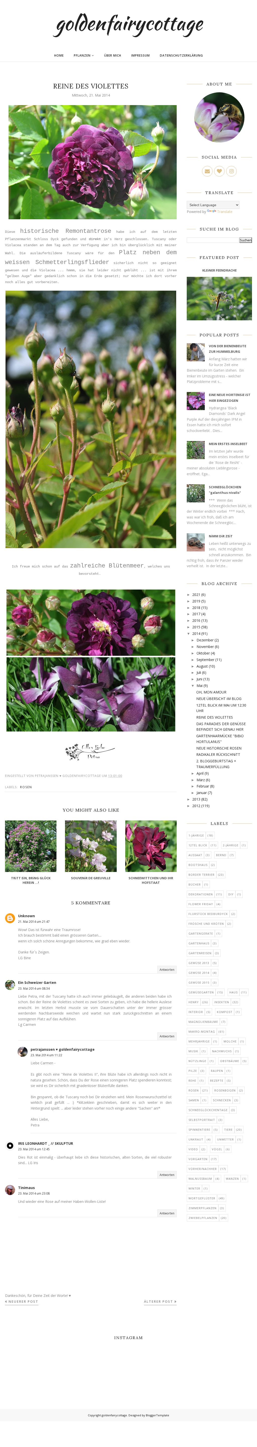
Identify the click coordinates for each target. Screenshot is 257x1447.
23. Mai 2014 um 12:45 (34, 1149)
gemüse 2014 (198, 973)
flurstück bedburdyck (208, 914)
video (193, 1149)
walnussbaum (200, 1178)
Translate (224, 211)
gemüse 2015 (198, 982)
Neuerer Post (23, 1301)
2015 (196, 627)
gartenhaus (198, 943)
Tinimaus (26, 1187)
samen (193, 1100)
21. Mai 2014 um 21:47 (34, 921)
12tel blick (197, 845)
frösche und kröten (206, 924)
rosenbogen (225, 1090)
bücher (194, 884)
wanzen (232, 1178)
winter (194, 1188)
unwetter (225, 1139)
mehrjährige (199, 1041)
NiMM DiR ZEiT (221, 536)
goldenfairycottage (128, 22)
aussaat (195, 855)
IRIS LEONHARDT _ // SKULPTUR (45, 1143)
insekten (221, 1002)
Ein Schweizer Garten (37, 982)
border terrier (201, 874)
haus (233, 992)
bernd (221, 855)
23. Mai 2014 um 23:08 (34, 1193)
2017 (196, 613)
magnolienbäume (203, 1022)
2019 (196, 601)
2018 (196, 607)
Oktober (203, 653)
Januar (202, 792)
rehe (192, 1080)
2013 (196, 799)
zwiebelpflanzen (202, 1218)
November (205, 646)
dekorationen (200, 894)
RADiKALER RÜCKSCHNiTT (218, 754)
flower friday (200, 904)
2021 (196, 594)
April (200, 773)
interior (195, 1012)
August (202, 666)
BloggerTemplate (157, 1415)
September (205, 659)
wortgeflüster (201, 1198)
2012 (196, 805)
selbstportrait (201, 1120)
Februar (203, 786)
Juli (199, 672)
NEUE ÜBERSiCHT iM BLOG (218, 698)
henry (193, 1002)
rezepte (216, 1080)
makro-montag (201, 1031)
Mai (200, 685)
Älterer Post (158, 1301)
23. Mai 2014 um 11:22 (46, 1055)
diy (231, 894)
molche (230, 1041)
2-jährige (230, 845)
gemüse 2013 (198, 963)
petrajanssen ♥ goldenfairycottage (63, 1049)
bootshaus (198, 865)
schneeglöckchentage (208, 1110)
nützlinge (197, 1061)
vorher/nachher (202, 1169)
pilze (192, 1071)
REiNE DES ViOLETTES (214, 717)
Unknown (26, 915)
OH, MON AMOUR (211, 692)
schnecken (222, 1100)
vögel (217, 1149)
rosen (26, 787)
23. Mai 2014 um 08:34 (34, 988)
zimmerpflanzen (202, 1208)
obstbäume (229, 1061)
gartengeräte (200, 933)
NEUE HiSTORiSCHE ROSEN (218, 748)
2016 (196, 620)
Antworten (167, 970)
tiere (228, 1129)
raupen (217, 1071)
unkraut (195, 1139)
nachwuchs (222, 1051)
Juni (199, 679)
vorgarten (198, 1159)
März (201, 779)
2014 (196, 633)
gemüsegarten (201, 992)
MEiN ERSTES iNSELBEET (228, 444)
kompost (224, 1012)
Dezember (205, 640)
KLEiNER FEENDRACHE (219, 270)
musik (193, 1051)
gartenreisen (200, 953)
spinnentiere (199, 1129)
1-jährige (196, 835)
